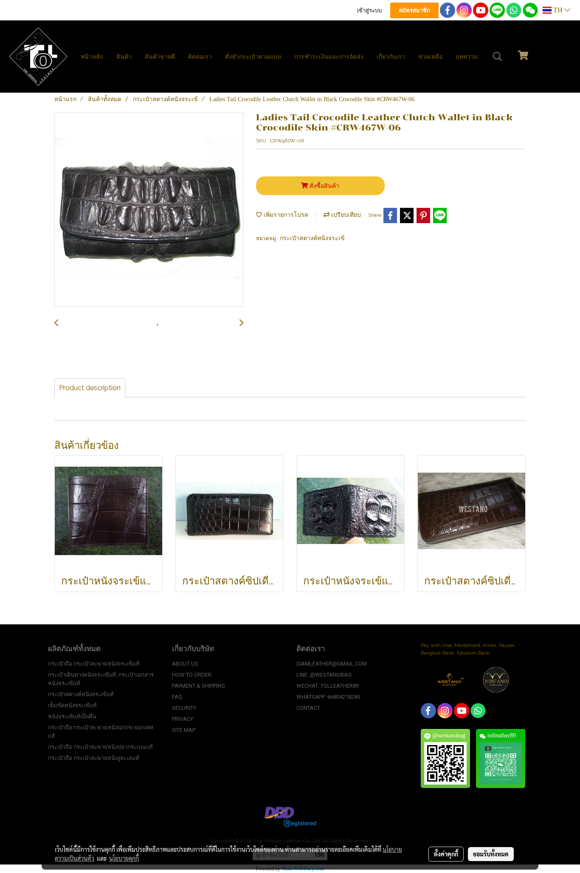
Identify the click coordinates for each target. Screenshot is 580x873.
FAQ (177, 697)
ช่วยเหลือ (430, 57)
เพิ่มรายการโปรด (285, 215)
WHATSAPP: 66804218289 (328, 697)
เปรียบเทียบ (345, 215)
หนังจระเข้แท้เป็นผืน (72, 716)
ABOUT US (185, 663)
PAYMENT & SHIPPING (198, 686)
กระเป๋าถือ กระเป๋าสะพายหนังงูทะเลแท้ (93, 758)
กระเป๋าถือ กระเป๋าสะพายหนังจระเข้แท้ (94, 663)
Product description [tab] (90, 388)
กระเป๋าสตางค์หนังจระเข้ (312, 238)
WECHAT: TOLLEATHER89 (327, 686)
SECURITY (184, 708)
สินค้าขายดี (160, 57)
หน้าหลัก (92, 57)
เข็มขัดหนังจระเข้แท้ (72, 705)
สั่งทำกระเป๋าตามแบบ (253, 57)
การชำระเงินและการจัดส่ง (328, 57)
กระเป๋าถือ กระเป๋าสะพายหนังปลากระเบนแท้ (100, 747)
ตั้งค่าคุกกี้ (446, 854)
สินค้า (124, 57)
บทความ (467, 57)
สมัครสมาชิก (414, 10)
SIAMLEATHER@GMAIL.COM (331, 663)
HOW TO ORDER (191, 675)
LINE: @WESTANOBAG (324, 675)
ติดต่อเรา (200, 57)
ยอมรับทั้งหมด (491, 854)
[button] (497, 56)
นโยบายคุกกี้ (124, 858)
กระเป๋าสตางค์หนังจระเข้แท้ (81, 694)
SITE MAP (183, 730)
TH (558, 10)
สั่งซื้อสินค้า (323, 185)
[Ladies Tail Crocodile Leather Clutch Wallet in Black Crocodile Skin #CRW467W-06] (149, 210)
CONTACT (308, 708)
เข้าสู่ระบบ (369, 10)
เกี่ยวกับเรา (391, 57)
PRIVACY (182, 719)
